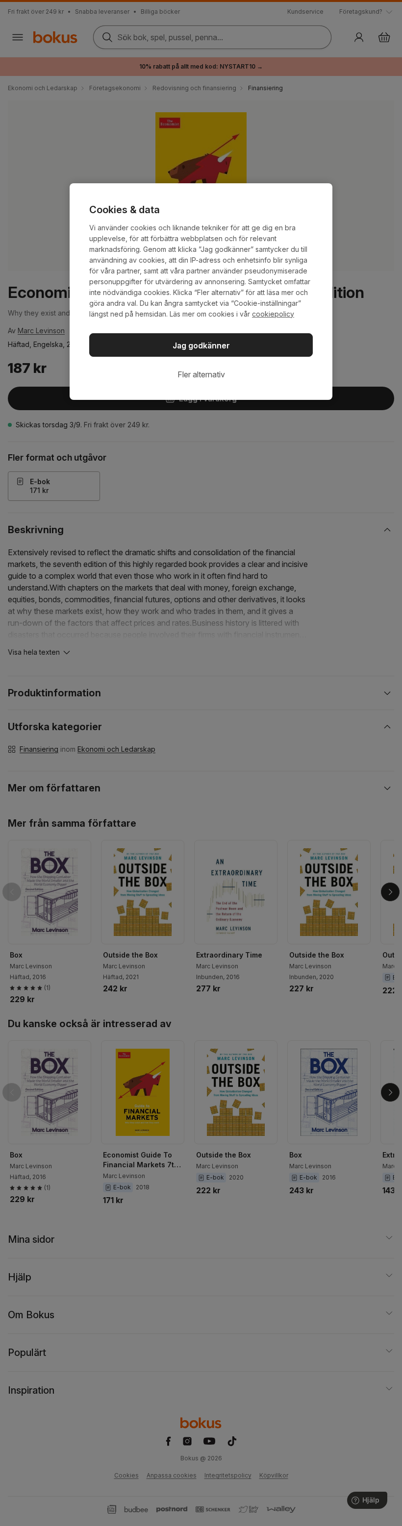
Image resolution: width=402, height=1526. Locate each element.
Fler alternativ (201, 374)
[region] (201, 291)
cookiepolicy (273, 314)
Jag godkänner (201, 345)
